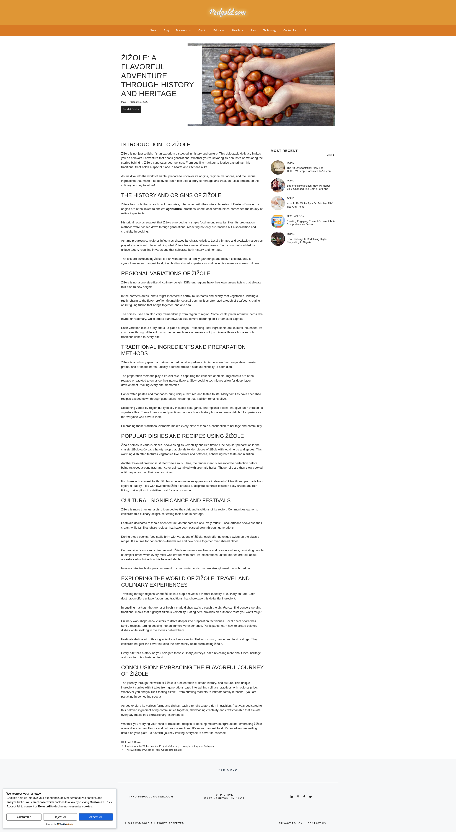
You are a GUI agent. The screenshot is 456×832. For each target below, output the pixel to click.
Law (253, 30)
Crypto (202, 30)
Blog (166, 30)
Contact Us (290, 30)
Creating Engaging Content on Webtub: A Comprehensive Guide (311, 223)
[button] (305, 30)
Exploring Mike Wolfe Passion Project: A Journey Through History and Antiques (169, 746)
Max (123, 101)
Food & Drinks (131, 109)
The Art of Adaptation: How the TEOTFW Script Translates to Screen (309, 169)
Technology (269, 30)
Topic (291, 163)
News (153, 30)
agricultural (174, 209)
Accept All (95, 817)
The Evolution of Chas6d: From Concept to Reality (153, 749)
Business (181, 30)
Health (236, 30)
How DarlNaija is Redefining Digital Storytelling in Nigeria (307, 241)
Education (219, 30)
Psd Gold (142, 823)
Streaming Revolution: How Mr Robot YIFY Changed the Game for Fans (308, 187)
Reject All (60, 817)
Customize (24, 817)
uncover (188, 176)
